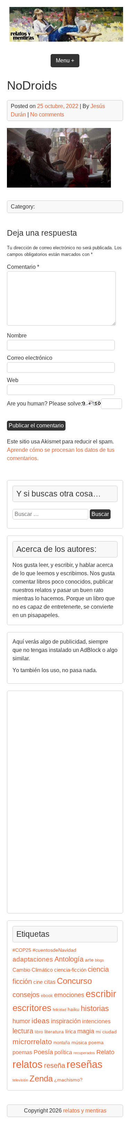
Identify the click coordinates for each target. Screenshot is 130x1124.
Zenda (41, 1078)
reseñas (85, 1064)
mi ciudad (106, 1031)
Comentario (23, 267)
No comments (47, 114)
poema (96, 1042)
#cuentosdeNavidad (54, 950)
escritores (31, 1008)
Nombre (17, 336)
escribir (101, 993)
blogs (99, 960)
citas (49, 982)
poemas (22, 1052)
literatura (54, 1031)
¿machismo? (68, 1080)
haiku (73, 1009)
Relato (105, 1052)
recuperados (84, 1053)
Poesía (43, 1052)
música (79, 1042)
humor (21, 1021)
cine (38, 982)
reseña (54, 1065)
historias (95, 1008)
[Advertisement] (33, 800)
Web (12, 380)
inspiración (66, 1021)
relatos (27, 1064)
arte (89, 960)
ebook (47, 995)
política (63, 1052)
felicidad (59, 1010)
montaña (61, 1042)
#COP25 (21, 950)
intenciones (96, 1021)
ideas (41, 1021)
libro (39, 1032)
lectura (22, 1031)
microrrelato (32, 1042)
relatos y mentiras (84, 1111)
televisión (20, 1080)
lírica (70, 1031)
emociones (69, 995)
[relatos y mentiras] (65, 43)
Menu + (65, 60)
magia (85, 1031)
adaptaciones (32, 959)
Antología (69, 959)
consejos (26, 994)
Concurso (74, 981)
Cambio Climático (32, 970)
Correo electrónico (29, 358)
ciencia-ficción (70, 970)
